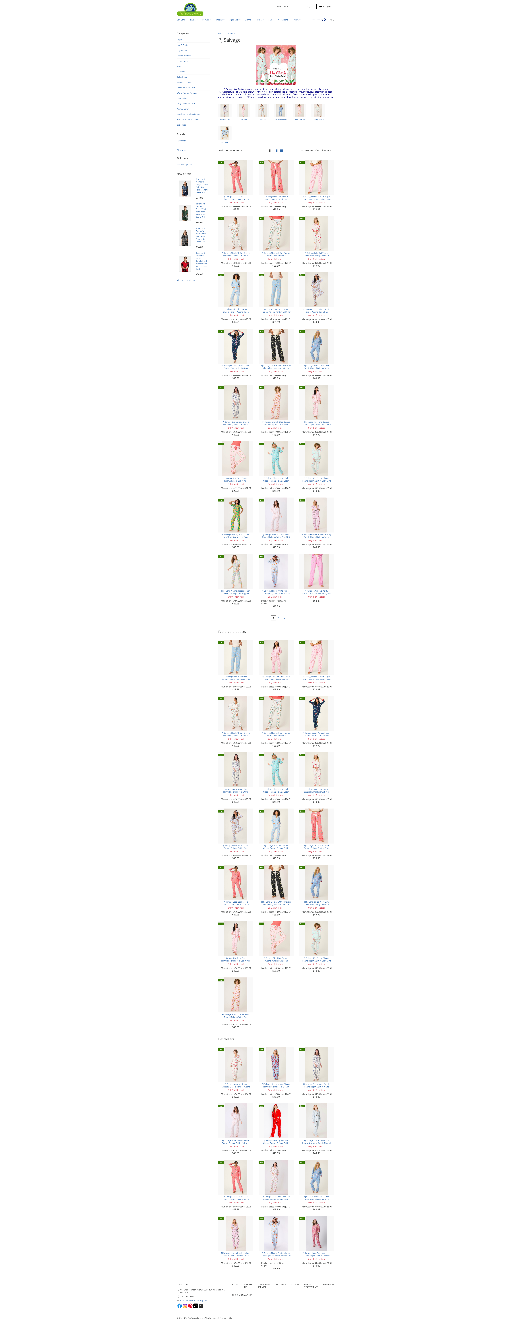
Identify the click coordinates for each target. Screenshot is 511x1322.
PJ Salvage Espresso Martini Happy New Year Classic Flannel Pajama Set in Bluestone (316, 1143)
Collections (182, 77)
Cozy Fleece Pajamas (186, 103)
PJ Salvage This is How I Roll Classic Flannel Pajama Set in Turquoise (276, 481)
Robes (179, 66)
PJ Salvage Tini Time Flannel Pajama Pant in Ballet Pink (235, 479)
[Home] (190, 9)
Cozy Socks (182, 125)
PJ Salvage (181, 140)
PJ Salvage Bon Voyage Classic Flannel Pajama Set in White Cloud (236, 424)
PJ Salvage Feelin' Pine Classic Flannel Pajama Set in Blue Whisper (316, 312)
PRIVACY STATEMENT (311, 1286)
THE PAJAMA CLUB (242, 1295)
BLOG (235, 1284)
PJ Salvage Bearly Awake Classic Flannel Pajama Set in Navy (236, 366)
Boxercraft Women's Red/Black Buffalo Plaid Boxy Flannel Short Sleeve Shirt (201, 261)
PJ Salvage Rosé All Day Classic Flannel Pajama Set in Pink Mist (276, 535)
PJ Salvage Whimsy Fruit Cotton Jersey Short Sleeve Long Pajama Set (235, 537)
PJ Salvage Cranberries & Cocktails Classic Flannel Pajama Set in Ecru (235, 1087)
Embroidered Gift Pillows (188, 119)
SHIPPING (328, 1284)
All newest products (186, 280)
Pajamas (180, 39)
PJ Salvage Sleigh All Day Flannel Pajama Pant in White (276, 254)
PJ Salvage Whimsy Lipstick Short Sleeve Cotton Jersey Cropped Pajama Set (235, 593)
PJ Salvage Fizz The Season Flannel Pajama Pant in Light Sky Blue (276, 312)
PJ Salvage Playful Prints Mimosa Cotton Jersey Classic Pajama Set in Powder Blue (276, 593)
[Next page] (284, 618)
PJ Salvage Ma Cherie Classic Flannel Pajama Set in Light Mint (316, 479)
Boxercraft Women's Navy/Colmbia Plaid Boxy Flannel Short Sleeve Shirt (202, 186)
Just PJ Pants (182, 45)
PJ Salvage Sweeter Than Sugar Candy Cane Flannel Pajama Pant (316, 197)
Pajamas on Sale (184, 82)
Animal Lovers (183, 109)
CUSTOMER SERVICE (263, 1286)
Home (220, 33)
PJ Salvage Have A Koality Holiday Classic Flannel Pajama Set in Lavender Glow (316, 537)
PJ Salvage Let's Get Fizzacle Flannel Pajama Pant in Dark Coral (276, 199)
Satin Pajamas (183, 98)
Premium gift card (185, 164)
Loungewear (182, 61)
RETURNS (280, 1284)
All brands (181, 150)
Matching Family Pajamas (188, 114)
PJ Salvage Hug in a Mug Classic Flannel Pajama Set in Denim (276, 1085)
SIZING (295, 1284)
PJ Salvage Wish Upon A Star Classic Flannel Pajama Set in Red (276, 1143)
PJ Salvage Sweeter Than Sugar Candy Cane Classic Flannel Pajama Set (276, 679)
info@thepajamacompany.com (193, 1300)
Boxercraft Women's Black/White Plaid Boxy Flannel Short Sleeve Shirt (201, 235)
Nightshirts (182, 50)
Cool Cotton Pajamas (186, 87)
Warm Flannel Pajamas (187, 93)
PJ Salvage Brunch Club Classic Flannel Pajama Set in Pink (276, 423)
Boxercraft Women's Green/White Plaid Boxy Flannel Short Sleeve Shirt (201, 210)
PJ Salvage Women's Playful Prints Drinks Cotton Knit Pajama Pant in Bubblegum (316, 593)
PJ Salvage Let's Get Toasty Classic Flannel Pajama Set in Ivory (316, 256)
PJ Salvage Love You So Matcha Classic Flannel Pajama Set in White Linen (276, 1199)
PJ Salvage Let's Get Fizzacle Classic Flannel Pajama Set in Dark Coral (236, 199)
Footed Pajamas (184, 55)
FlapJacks (181, 71)
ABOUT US (248, 1286)
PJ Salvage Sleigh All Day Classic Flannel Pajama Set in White (236, 254)
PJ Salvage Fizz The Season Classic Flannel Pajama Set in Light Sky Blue (236, 312)
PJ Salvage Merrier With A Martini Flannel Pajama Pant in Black (276, 366)
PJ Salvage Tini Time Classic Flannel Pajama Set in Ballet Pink (316, 423)
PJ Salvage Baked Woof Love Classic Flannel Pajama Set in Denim (316, 368)
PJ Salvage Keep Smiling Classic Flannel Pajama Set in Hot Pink (316, 1254)
